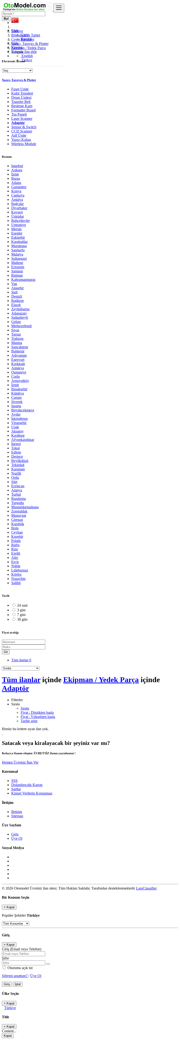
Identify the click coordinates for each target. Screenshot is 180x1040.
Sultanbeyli (19, 317)
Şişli (14, 292)
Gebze (16, 322)
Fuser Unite (20, 89)
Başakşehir (19, 389)
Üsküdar (17, 216)
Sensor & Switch (23, 127)
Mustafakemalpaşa (25, 507)
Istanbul (17, 166)
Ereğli (15, 553)
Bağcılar (17, 204)
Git (6, 652)
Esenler (16, 233)
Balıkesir (17, 351)
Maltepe (17, 263)
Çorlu (15, 376)
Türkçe (26, 60)
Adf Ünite (18, 135)
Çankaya (17, 195)
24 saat (22, 605)
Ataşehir (17, 288)
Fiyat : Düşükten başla (37, 712)
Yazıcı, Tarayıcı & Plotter (19, 80)
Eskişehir (18, 237)
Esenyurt (17, 360)
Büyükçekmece (22, 410)
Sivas (15, 330)
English (27, 56)
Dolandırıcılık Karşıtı (26, 785)
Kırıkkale (18, 364)
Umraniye (18, 225)
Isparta (16, 406)
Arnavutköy (20, 381)
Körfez (16, 574)
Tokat (15, 448)
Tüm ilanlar (21, 660)
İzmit (15, 385)
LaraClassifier (146, 888)
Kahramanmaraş (23, 280)
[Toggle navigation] (58, 8)
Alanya (16, 490)
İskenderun (19, 419)
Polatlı (16, 541)
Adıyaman (19, 355)
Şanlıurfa (18, 250)
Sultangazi (19, 258)
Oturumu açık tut (20, 968)
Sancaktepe (19, 347)
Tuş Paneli (19, 114)
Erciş (15, 562)
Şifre (5, 958)
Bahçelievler (20, 221)
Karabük (17, 524)
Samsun (17, 271)
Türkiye (10, 1008)
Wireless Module (23, 144)
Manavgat (18, 515)
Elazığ (16, 305)
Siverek (16, 402)
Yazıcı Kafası (21, 140)
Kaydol (26, 39)
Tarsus (16, 334)
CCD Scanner (21, 131)
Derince (17, 456)
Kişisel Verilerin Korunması (31, 793)
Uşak (15, 427)
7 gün (21, 615)
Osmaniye (18, 372)
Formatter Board (23, 110)
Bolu (15, 528)
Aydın (15, 414)
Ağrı (14, 558)
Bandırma (18, 499)
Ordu (15, 478)
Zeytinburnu (20, 309)
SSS (14, 781)
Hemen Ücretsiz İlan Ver (20, 762)
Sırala (25, 708)
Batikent (17, 301)
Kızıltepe (18, 435)
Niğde (15, 566)
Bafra (15, 545)
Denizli (16, 296)
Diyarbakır (19, 208)
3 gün (21, 610)
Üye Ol (16, 838)
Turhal (16, 494)
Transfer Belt (20, 102)
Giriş (24, 35)
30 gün (22, 619)
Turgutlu (17, 503)
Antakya (17, 368)
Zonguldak (19, 511)
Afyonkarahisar (22, 440)
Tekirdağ (17, 465)
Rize (14, 549)
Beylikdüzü (19, 461)
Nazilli (16, 473)
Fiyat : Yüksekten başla (38, 717)
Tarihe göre (29, 721)
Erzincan (17, 486)
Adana (16, 183)
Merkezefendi (21, 326)
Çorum (16, 397)
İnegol (16, 444)
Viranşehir (18, 423)
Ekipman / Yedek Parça (101, 679)
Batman (17, 275)
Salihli (16, 583)
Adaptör (18, 123)
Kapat (8, 1035)
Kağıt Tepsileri (22, 93)
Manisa (16, 343)
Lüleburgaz (19, 570)
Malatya (17, 254)
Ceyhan (17, 532)
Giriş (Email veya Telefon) (21, 949)
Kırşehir (17, 536)
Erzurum (17, 267)
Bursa (15, 178)
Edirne (16, 452)
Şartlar (16, 789)
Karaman (18, 469)
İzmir (15, 174)
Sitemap (17, 816)
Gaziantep (18, 187)
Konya (16, 191)
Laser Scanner (21, 119)
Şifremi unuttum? (15, 976)
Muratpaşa (19, 246)
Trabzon (17, 339)
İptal (18, 984)
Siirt (14, 482)
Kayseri (17, 212)
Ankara (16, 170)
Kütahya (17, 393)
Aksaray (17, 431)
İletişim (16, 812)
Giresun (17, 520)
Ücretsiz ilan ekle (24, 52)
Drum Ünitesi (21, 97)
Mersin (16, 229)
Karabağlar (19, 242)
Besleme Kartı (21, 106)
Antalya (17, 199)
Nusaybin (18, 579)
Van (14, 284)
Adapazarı (18, 313)
